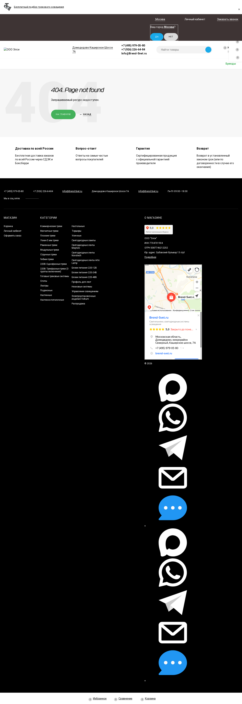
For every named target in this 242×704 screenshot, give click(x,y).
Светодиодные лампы (84, 240)
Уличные (76, 235)
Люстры (44, 285)
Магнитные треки (49, 231)
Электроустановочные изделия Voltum (83, 297)
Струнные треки (48, 254)
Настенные (46, 295)
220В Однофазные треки (53, 264)
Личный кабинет (12, 231)
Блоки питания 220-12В (84, 267)
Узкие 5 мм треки (49, 240)
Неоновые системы (82, 286)
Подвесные (46, 290)
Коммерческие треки (51, 226)
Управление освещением (85, 291)
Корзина (8, 226)
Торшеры (76, 231)
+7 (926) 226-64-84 (133, 49)
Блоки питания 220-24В (84, 272)
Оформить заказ (12, 235)
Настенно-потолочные (52, 300)
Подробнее (150, 257)
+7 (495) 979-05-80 (133, 45)
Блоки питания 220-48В (84, 277)
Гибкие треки (47, 259)
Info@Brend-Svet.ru (134, 53)
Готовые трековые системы (54, 276)
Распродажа (78, 303)
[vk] (44, 198)
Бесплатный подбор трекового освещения (39, 6)
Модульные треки (49, 250)
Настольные (78, 226)
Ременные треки (48, 245)
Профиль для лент (81, 282)
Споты (43, 281)
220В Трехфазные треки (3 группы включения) (54, 270)
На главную (63, 114)
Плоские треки (47, 235)
